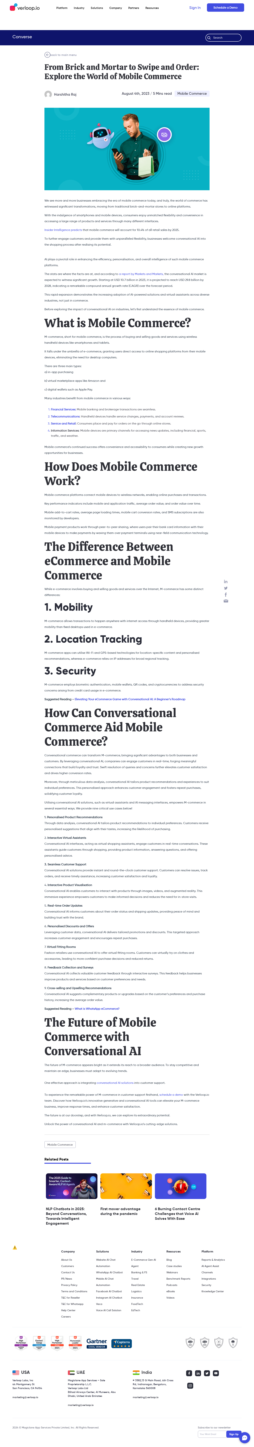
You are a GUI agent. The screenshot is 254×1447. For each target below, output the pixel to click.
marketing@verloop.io (25, 1397)
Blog (169, 1259)
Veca (99, 1304)
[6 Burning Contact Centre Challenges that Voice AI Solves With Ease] (180, 1186)
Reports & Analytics (213, 1259)
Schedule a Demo (225, 7)
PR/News (66, 1278)
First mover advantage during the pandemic (120, 1211)
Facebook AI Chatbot (109, 1291)
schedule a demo (171, 1094)
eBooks (170, 1291)
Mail (226, 601)
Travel (135, 1278)
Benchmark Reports (178, 1278)
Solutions (97, 8)
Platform (61, 8)
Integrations (209, 1278)
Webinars (172, 1272)
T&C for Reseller (70, 1297)
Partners (133, 8)
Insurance (137, 1297)
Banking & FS (139, 1272)
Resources (173, 1251)
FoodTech (137, 1304)
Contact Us (68, 1272)
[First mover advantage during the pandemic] (126, 1186)
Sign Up (234, 1434)
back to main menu (63, 55)
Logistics (136, 1291)
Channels (207, 1272)
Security (206, 1285)
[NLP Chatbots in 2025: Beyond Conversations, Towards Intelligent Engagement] (71, 1186)
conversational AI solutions (115, 1083)
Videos (170, 1297)
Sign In (195, 7)
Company (68, 1251)
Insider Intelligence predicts (63, 230)
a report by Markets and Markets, (141, 274)
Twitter (226, 588)
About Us (66, 1259)
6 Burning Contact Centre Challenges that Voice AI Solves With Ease (177, 1213)
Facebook (226, 594)
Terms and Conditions (74, 1291)
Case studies (174, 1266)
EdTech (135, 1310)
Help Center (68, 1310)
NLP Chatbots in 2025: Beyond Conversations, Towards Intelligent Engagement (66, 1216)
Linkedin (226, 581)
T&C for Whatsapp (72, 1304)
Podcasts (171, 1285)
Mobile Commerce (192, 93)
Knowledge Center (213, 1291)
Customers (67, 1266)
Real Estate (138, 1285)
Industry (79, 8)
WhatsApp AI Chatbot (109, 1272)
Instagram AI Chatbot (109, 1297)
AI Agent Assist (210, 1266)
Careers (66, 1316)
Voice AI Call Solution (108, 1310)
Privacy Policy (69, 1285)
